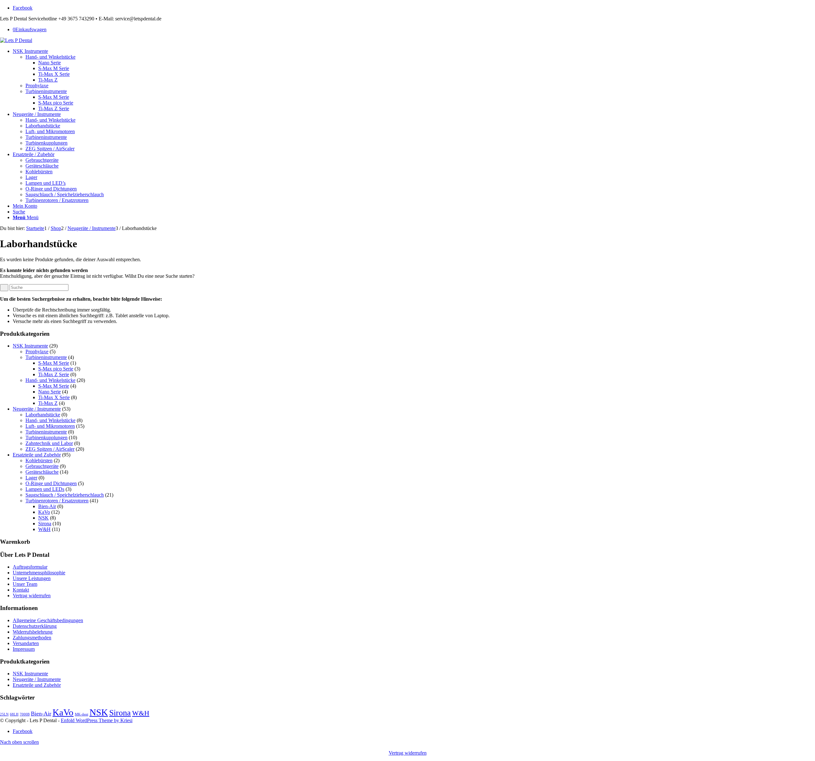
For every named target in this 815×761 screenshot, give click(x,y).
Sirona (44, 523)
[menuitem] (414, 79)
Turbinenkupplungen (46, 437)
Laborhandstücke (42, 414)
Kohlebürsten (39, 460)
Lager (31, 477)
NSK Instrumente (30, 345)
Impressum (24, 649)
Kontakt (21, 589)
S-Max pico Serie (55, 368)
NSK (43, 517)
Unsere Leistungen (32, 578)
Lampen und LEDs (44, 489)
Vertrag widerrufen (32, 595)
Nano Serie (49, 391)
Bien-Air (47, 506)
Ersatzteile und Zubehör (37, 454)
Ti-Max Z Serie (53, 374)
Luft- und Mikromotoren (50, 426)
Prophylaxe (36, 351)
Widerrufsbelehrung (33, 632)
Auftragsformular (30, 567)
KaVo (44, 512)
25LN (4, 714)
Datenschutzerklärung (35, 626)
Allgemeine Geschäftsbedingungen (48, 620)
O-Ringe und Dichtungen (51, 483)
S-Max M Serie (53, 363)
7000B (25, 714)
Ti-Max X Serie (54, 397)
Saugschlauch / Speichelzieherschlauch (64, 495)
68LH (14, 714)
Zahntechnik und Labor (49, 443)
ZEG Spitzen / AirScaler (49, 449)
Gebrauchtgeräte (42, 466)
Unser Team (25, 584)
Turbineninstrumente (46, 357)
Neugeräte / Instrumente (37, 409)
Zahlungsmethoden (32, 637)
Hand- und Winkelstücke (50, 380)
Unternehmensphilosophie (39, 572)
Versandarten (26, 643)
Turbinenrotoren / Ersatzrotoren (57, 500)
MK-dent (81, 714)
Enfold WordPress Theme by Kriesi (96, 720)
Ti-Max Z (48, 403)
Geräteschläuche (42, 472)
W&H (44, 529)
